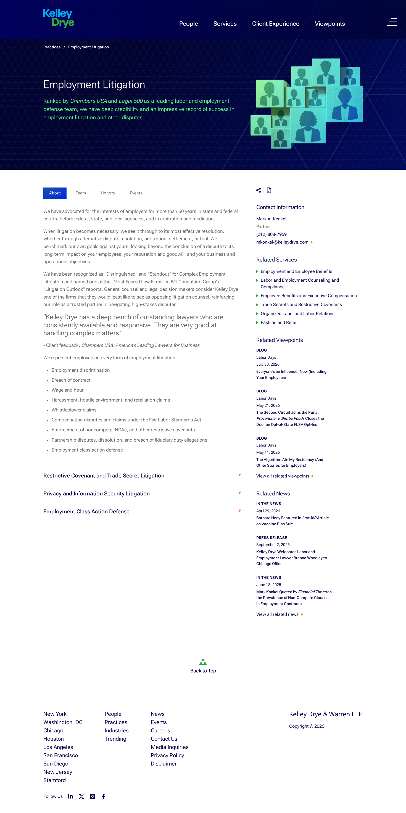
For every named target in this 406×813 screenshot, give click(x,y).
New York (55, 714)
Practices (51, 47)
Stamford (54, 780)
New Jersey (57, 772)
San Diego (55, 763)
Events (159, 722)
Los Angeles (58, 747)
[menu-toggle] (392, 22)
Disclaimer (164, 763)
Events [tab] (136, 193)
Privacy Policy (167, 755)
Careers (160, 730)
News (158, 714)
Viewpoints (330, 23)
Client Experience (275, 23)
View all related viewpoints (282, 476)
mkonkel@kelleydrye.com (282, 242)
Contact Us (164, 738)
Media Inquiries (170, 747)
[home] (58, 19)
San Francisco (60, 755)
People (188, 23)
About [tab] (55, 193)
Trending (115, 738)
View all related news (277, 614)
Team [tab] (81, 193)
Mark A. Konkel (271, 218)
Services (225, 23)
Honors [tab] (108, 193)
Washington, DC (63, 722)
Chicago (53, 730)
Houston (53, 738)
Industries (117, 730)
